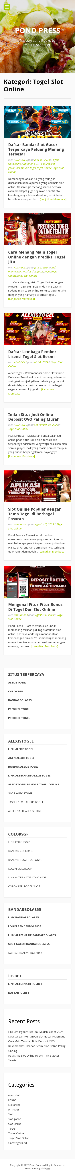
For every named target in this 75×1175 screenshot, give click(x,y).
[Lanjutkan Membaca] (53, 199)
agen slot (14, 1095)
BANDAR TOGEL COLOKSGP (26, 859)
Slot (48, 163)
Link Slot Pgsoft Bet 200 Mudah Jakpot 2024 (36, 1032)
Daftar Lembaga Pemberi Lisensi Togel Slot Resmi (33, 354)
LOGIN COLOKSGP (20, 868)
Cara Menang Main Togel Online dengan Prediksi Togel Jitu (36, 257)
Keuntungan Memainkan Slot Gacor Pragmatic (36, 1036)
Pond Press (37, 30)
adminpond (21, 524)
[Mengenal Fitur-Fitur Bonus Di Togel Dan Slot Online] (37, 582)
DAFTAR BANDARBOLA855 (25, 952)
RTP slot (40, 163)
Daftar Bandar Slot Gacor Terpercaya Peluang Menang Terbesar (36, 149)
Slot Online (22, 168)
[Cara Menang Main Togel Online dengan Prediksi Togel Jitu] (37, 229)
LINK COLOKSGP (19, 842)
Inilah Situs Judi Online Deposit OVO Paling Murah (34, 417)
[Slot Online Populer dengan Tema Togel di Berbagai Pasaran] (37, 486)
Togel (33, 168)
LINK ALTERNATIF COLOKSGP (27, 877)
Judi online (28, 163)
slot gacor (37, 271)
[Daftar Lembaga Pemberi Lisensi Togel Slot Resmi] (37, 329)
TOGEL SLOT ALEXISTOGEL (26, 802)
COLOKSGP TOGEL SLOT (24, 886)
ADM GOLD (20, 159)
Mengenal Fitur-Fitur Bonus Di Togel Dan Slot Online (35, 607)
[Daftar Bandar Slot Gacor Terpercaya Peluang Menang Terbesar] (37, 122)
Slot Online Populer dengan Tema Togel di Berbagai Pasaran (35, 514)
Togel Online (44, 168)
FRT (48, 1168)
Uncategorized (17, 1143)
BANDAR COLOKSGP (21, 851)
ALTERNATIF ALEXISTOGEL (25, 811)
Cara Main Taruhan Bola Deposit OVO (31, 1041)
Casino (17, 163)
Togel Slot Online (27, 275)
